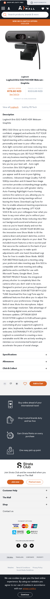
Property (40, 557)
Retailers (11, 568)
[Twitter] (32, 546)
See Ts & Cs (14, 94)
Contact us (8, 511)
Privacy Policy (37, 568)
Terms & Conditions (23, 568)
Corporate (30, 557)
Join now (15, 482)
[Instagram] (25, 546)
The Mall (10, 557)
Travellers (19, 557)
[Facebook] (18, 546)
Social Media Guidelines (25, 570)
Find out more (35, 482)
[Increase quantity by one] (16, 383)
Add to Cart (38, 384)
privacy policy (29, 588)
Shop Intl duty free (15, 2)
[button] (3, 8)
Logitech (14, 107)
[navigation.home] (26, 8)
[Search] (5, 15)
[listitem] (25, 404)
